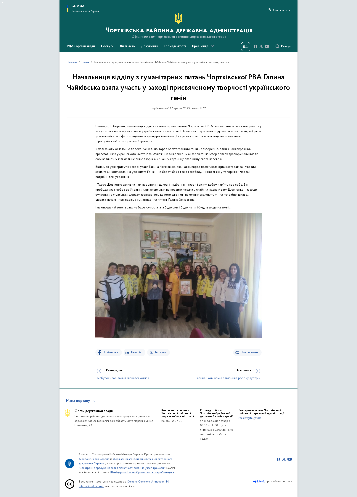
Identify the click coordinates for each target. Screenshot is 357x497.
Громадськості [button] (175, 46)
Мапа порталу (78, 401)
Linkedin (136, 352)
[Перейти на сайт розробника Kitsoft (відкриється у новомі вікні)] (259, 481)
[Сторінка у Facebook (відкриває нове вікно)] (255, 46)
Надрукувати (249, 352)
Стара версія (281, 10)
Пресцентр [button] (200, 46)
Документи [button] (149, 46)
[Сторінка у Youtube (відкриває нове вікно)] (267, 46)
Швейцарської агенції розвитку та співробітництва (142, 472)
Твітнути (160, 352)
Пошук (286, 46)
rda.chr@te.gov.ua (250, 418)
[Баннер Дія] (245, 46)
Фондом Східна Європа (94, 459)
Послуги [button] (107, 46)
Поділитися (110, 352)
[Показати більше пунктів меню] (212, 46)
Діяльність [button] (127, 46)
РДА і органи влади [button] (81, 46)
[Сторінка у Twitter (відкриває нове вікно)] (261, 46)
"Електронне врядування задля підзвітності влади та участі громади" (122, 468)
